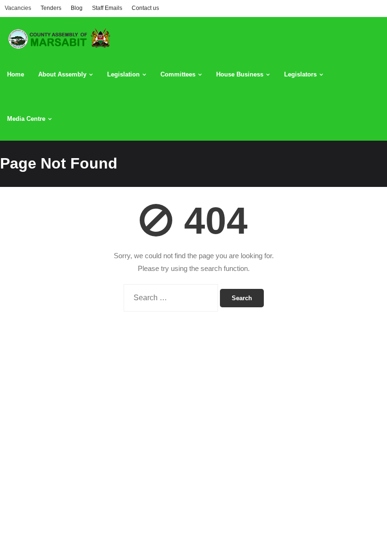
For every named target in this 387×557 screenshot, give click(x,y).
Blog (77, 8)
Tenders (51, 8)
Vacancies (18, 8)
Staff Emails (107, 8)
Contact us (145, 8)
